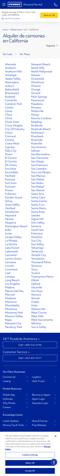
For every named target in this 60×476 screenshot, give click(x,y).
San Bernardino (40, 154)
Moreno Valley (14, 316)
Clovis (8, 132)
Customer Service (15, 352)
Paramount (38, 100)
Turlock (35, 273)
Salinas (35, 150)
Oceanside (37, 78)
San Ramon (38, 190)
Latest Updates (11, 421)
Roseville (36, 143)
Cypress (10, 147)
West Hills (37, 316)
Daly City (10, 150)
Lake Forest (12, 248)
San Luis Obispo (41, 172)
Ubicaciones (16, 29)
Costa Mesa (12, 143)
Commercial (9, 377)
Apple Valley (13, 78)
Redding (36, 122)
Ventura (36, 294)
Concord (10, 136)
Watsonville (38, 309)
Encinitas (10, 168)
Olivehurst (37, 82)
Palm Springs (39, 96)
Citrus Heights (14, 125)
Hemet (9, 219)
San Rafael (37, 186)
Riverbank (37, 136)
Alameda (10, 64)
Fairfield (10, 176)
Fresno (9, 190)
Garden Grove (13, 197)
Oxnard (35, 93)
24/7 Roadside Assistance (20, 338)
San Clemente (40, 158)
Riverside (37, 140)
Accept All (30, 470)
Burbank (10, 96)
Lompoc (10, 276)
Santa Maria (38, 208)
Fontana (10, 179)
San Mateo (37, 179)
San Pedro (37, 183)
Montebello (12, 305)
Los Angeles (12, 284)
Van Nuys (37, 291)
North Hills (37, 68)
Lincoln (9, 266)
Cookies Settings (30, 455)
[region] (30, 454)
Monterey (11, 309)
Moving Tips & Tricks (13, 425)
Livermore (11, 269)
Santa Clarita (39, 201)
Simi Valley (38, 222)
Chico (8, 114)
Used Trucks (38, 381)
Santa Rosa (38, 212)
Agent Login (38, 399)
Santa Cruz (38, 204)
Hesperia (10, 222)
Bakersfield (12, 89)
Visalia (35, 302)
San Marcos (38, 176)
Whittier (36, 323)
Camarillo (11, 100)
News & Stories (39, 421)
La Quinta (11, 244)
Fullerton (10, 194)
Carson (9, 107)
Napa (8, 320)
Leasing (7, 381)
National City (13, 323)
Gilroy (8, 201)
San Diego (37, 161)
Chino (8, 118)
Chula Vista (12, 122)
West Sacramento (42, 320)
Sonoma (36, 226)
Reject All (30, 463)
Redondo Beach (41, 129)
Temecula (37, 251)
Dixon (8, 154)
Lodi (7, 273)
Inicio (5, 29)
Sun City (36, 240)
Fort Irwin (11, 183)
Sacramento (38, 147)
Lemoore (10, 262)
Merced (10, 294)
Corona (9, 140)
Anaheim (10, 68)
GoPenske (8, 399)
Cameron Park (13, 104)
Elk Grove (11, 165)
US (25, 29)
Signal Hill (37, 219)
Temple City (38, 255)
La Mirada (11, 240)
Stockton (36, 237)
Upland (35, 284)
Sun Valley (37, 244)
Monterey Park (14, 312)
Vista (34, 305)
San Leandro (38, 168)
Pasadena (37, 104)
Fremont (10, 186)
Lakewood (11, 251)
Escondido (11, 172)
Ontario (36, 86)
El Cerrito (11, 161)
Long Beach (12, 280)
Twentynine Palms (42, 276)
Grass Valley (12, 204)
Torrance (36, 266)
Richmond (37, 132)
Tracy (34, 269)
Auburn (9, 86)
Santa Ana (37, 194)
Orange (35, 89)
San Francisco (39, 165)
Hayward (10, 215)
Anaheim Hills (13, 71)
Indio (8, 230)
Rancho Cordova (41, 118)
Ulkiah (35, 280)
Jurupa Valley (13, 237)
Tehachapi (37, 248)
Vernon (35, 298)
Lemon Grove (13, 258)
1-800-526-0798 (32, 344)
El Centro (11, 158)
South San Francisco (37, 231)
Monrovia (11, 302)
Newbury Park (13, 327)
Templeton (38, 258)
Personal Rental (32, 4)
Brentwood (12, 93)
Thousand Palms (41, 262)
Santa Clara (38, 197)
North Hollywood (41, 71)
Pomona (36, 107)
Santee (35, 215)
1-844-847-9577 (32, 358)
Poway (35, 114)
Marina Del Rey (14, 291)
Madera (10, 287)
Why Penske (9, 403)
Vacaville (36, 287)
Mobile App (9, 394)
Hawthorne (12, 212)
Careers (7, 407)
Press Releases (39, 425)
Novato (35, 75)
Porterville (37, 111)
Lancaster (11, 255)
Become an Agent (41, 394)
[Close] (55, 436)
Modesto (10, 298)
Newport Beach (40, 64)
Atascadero (12, 82)
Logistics (36, 377)
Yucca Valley (38, 327)
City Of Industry (15, 129)
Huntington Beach (16, 226)
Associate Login (40, 403)
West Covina (39, 312)
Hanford (10, 208)
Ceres (8, 111)
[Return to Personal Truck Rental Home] (15, 4)
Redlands (37, 125)
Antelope (11, 75)
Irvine (8, 233)
